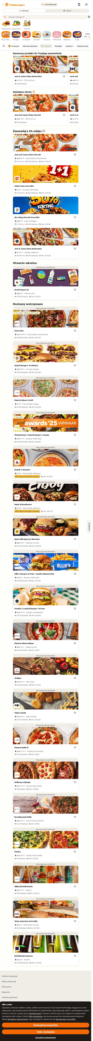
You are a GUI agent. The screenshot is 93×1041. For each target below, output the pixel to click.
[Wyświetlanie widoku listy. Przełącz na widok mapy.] (89, 17)
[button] (13, 4)
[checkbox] (6, 36)
